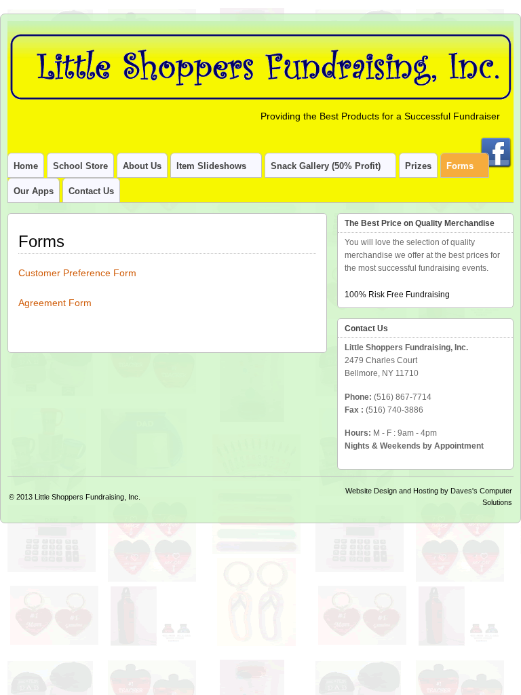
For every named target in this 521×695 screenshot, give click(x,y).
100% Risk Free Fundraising (397, 294)
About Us (142, 166)
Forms (460, 166)
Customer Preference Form (77, 272)
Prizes (418, 166)
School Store (80, 166)
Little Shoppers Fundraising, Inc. (87, 497)
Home (26, 166)
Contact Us (91, 191)
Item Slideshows (211, 166)
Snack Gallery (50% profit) (326, 166)
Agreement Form (55, 302)
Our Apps (34, 191)
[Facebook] (496, 143)
